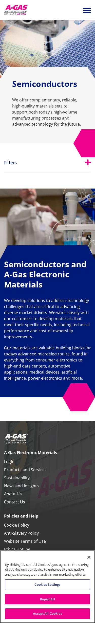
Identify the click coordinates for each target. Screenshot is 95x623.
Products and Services (25, 469)
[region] (47, 586)
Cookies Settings (47, 584)
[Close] (88, 557)
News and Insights (21, 486)
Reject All (47, 599)
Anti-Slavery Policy (21, 533)
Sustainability (17, 478)
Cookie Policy (16, 525)
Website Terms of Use (25, 541)
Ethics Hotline (17, 549)
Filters (47, 162)
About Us (13, 494)
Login (9, 461)
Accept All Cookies (47, 613)
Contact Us (14, 502)
